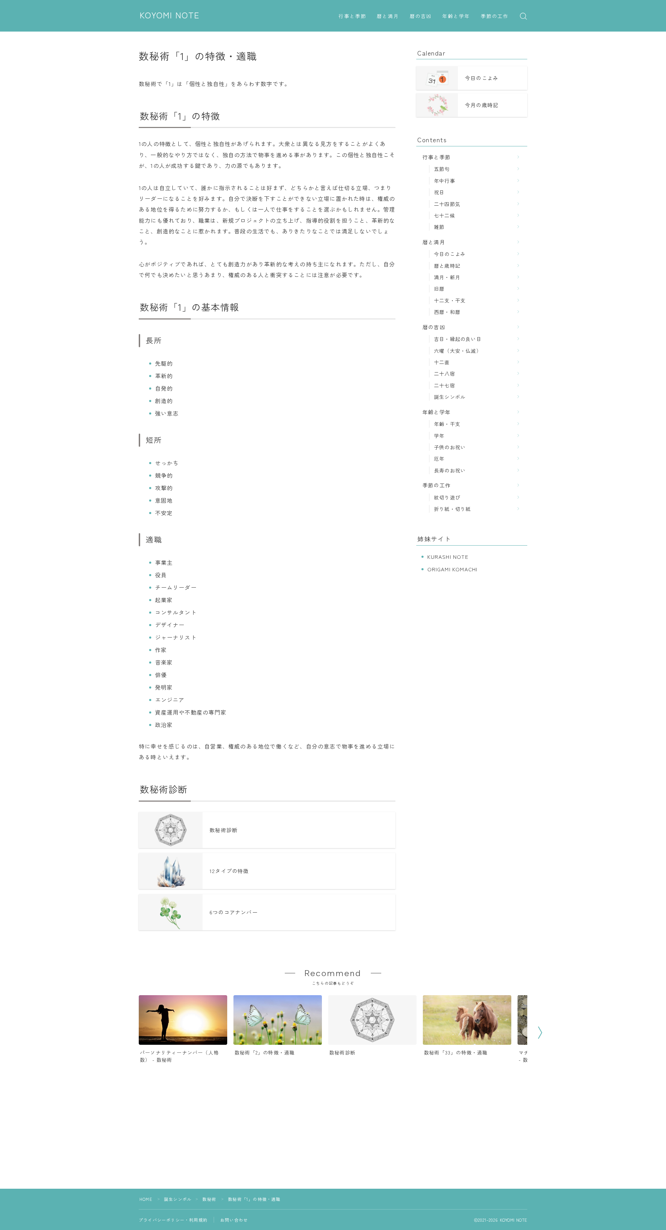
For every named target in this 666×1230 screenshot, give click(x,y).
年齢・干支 (447, 423)
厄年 (439, 458)
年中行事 (444, 180)
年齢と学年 (456, 16)
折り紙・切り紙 (452, 508)
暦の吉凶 (421, 16)
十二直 (442, 362)
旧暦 (439, 288)
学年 (439, 435)
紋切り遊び (447, 497)
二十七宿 (444, 385)
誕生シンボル (450, 396)
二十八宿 (444, 373)
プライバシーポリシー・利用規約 (173, 1220)
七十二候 (444, 215)
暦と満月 (388, 16)
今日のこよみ (450, 253)
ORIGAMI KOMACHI (452, 569)
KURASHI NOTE (447, 556)
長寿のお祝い (450, 470)
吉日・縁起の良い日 (457, 338)
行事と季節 (353, 16)
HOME (145, 1199)
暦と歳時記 (447, 265)
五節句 (442, 168)
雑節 (439, 226)
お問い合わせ (234, 1220)
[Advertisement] (333, 1140)
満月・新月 (447, 277)
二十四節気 (447, 203)
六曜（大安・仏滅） (457, 350)
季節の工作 (495, 16)
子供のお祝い (450, 447)
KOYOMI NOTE (170, 15)
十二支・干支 (450, 300)
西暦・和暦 (447, 311)
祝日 (439, 192)
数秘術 (209, 1199)
